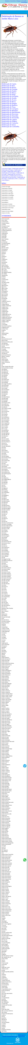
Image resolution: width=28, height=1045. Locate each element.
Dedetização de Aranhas (16, 176)
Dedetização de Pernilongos (8, 173)
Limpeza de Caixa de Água (7, 211)
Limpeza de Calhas (6, 213)
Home (25, 8)
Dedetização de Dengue (7, 170)
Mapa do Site (21, 1036)
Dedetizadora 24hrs (13, 178)
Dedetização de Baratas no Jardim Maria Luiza (13, 1035)
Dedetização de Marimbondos (9, 177)
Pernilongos (24, 2)
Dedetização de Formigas (7, 191)
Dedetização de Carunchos (14, 174)
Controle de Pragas (6, 168)
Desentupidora (5, 176)
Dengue (19, 1)
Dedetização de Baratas (18, 168)
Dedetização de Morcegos (13, 171)
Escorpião (24, 1)
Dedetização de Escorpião (7, 197)
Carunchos (12, 1)
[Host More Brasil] (18, 1043)
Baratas (7, 1)
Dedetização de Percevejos (8, 207)
